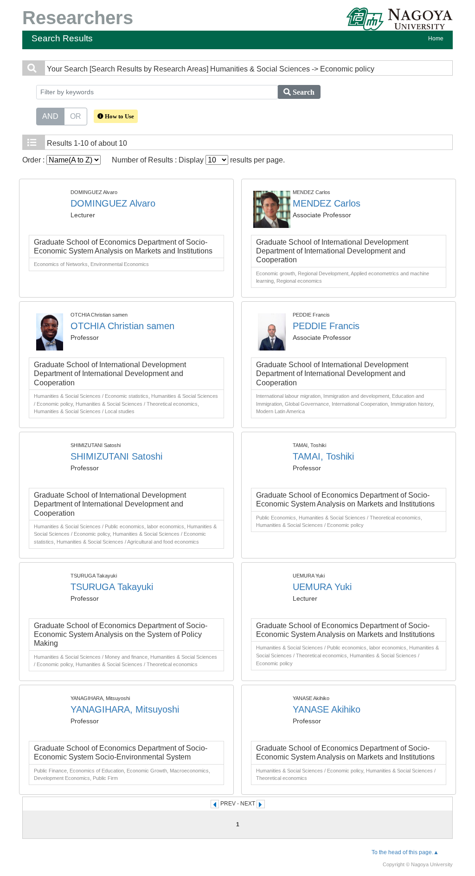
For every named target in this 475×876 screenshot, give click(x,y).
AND (50, 116)
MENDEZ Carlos (326, 203)
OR (75, 116)
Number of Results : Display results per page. (198, 160)
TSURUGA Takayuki (112, 587)
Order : (34, 160)
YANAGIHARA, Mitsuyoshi (125, 709)
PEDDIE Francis (326, 326)
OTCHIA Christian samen (122, 326)
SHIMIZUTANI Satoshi (116, 456)
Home (435, 38)
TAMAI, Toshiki (323, 456)
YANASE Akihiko (326, 709)
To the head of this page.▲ (405, 852)
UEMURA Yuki (322, 587)
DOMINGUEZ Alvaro (113, 203)
